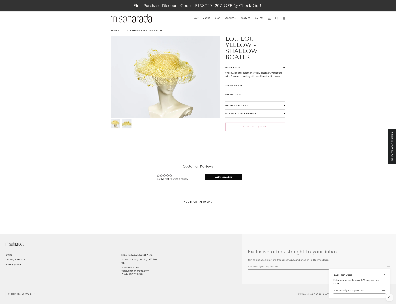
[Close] (385, 273)
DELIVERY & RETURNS (236, 105)
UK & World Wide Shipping (241, 113)
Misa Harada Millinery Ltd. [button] (137, 255)
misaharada (307, 294)
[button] (217, 18)
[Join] (381, 290)
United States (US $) (20, 294)
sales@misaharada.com (135, 270)
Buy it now (255, 137)
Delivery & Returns (15, 259)
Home (114, 30)
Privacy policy (13, 264)
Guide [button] (9, 255)
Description (232, 67)
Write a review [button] (223, 177)
